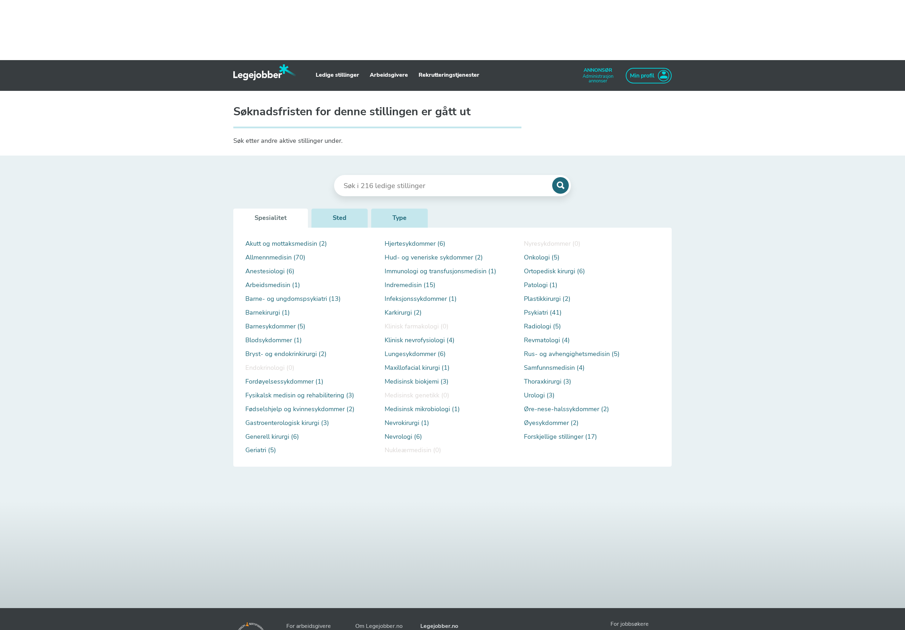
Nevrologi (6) (403, 437)
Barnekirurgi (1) (267, 313)
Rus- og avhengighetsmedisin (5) (572, 354)
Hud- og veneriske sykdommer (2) (434, 257)
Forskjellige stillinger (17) (560, 437)
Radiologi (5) (542, 326)
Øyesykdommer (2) (551, 423)
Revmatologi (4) (547, 340)
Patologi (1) (540, 285)
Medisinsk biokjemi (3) (417, 382)
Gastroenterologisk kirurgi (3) (287, 423)
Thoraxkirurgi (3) (547, 382)
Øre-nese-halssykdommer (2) (566, 409)
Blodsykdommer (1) (273, 340)
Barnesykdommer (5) (275, 326)
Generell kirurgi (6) (272, 437)
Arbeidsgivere (389, 75)
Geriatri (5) (260, 450)
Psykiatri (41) (543, 313)
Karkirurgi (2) (403, 313)
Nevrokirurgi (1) (407, 423)
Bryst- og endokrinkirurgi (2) (286, 354)
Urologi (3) (539, 395)
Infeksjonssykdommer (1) (421, 299)
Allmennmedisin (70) (275, 257)
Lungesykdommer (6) (415, 354)
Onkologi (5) (542, 257)
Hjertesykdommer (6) (415, 244)
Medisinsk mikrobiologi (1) (422, 409)
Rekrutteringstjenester (449, 75)
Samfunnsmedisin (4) (554, 368)
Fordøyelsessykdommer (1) (284, 382)
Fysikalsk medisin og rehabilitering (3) (299, 395)
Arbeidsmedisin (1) (272, 285)
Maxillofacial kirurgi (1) (417, 368)
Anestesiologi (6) (269, 271)
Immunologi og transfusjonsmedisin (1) (440, 271)
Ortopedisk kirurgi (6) (554, 271)
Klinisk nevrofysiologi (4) (420, 340)
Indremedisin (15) (410, 285)
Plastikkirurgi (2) (547, 299)
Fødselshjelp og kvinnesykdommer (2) (300, 409)
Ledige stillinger (337, 75)
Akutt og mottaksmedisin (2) (286, 244)
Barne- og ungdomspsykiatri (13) (293, 299)
